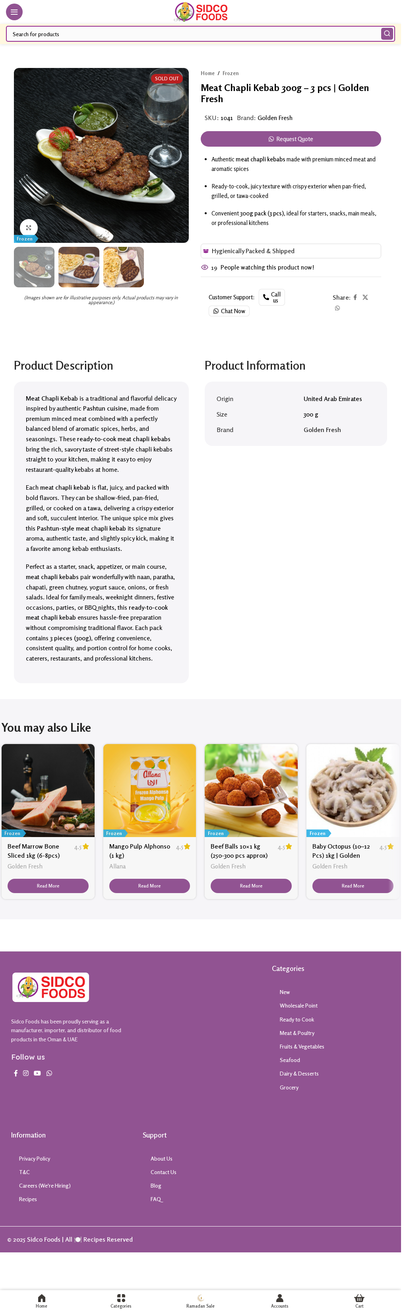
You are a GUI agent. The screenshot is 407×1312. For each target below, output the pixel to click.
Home (208, 73)
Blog (156, 1185)
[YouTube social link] (37, 1073)
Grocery (289, 1087)
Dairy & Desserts (299, 1073)
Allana (117, 866)
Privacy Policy (34, 1158)
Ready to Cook (297, 1019)
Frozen (231, 73)
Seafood (290, 1059)
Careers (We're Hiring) (45, 1185)
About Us (161, 1158)
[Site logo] (200, 11)
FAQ (156, 1199)
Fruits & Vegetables (302, 1046)
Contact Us (163, 1172)
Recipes (28, 1199)
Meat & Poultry (297, 1032)
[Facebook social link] (355, 297)
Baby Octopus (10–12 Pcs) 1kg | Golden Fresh (341, 855)
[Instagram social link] (26, 1073)
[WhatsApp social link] (337, 308)
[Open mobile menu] (14, 12)
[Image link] (51, 986)
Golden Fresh (275, 118)
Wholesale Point (299, 1005)
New (285, 991)
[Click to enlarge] (29, 228)
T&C (24, 1172)
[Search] (387, 34)
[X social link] (365, 297)
